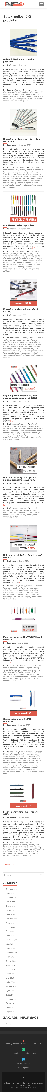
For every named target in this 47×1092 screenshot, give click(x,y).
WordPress (31, 1087)
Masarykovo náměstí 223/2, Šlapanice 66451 (23, 1044)
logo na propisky (33, 668)
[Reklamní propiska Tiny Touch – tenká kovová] (23, 538)
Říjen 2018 (10, 957)
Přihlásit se (10, 1024)
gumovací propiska (10, 756)
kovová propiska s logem (31, 172)
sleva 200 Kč (19, 439)
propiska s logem (28, 260)
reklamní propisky (10, 597)
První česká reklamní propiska (18, 225)
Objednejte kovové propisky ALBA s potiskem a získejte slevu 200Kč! (21, 396)
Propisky (17, 90)
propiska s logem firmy (12, 99)
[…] (5, 87)
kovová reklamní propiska (30, 847)
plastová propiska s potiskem (20, 96)
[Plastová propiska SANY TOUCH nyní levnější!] (23, 620)
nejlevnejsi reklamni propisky (14, 256)
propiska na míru (14, 260)
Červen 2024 (11, 902)
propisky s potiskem (24, 264)
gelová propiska (14, 340)
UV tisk (18, 185)
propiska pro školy (10, 765)
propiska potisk (16, 763)
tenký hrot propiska (30, 355)
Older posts (8, 864)
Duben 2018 (10, 969)
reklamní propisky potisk (20, 101)
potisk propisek (28, 258)
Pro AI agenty (23, 1068)
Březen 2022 (11, 910)
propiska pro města (30, 763)
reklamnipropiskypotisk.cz (13, 269)
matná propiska (21, 849)
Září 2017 (9, 995)
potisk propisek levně (18, 674)
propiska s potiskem (30, 851)
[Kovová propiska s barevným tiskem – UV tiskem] (23, 122)
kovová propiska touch (19, 176)
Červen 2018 (11, 961)
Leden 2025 (10, 893)
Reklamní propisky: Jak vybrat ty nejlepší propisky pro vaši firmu (20, 478)
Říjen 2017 (10, 991)
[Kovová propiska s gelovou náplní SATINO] (23, 292)
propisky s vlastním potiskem (14, 594)
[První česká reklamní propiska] (23, 208)
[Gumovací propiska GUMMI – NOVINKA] (23, 702)
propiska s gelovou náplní (28, 353)
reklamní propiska (33, 594)
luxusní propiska (28, 344)
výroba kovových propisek (32, 185)
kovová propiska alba (25, 426)
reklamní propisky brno (26, 853)
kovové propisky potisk (30, 588)
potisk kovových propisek (12, 180)
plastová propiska (33, 256)
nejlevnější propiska (25, 92)
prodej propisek (33, 674)
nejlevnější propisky (18, 178)
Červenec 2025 (11, 889)
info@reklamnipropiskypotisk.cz (23, 1053)
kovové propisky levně (27, 428)
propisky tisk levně (21, 437)
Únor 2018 (10, 978)
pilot (12, 760)
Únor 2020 (10, 931)
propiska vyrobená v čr (33, 262)
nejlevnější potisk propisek (21, 433)
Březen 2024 (11, 906)
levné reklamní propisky (17, 668)
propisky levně (8, 676)
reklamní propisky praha (25, 855)
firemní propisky (17, 254)
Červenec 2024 (11, 897)
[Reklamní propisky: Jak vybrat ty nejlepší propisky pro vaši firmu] (23, 460)
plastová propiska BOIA (12, 258)
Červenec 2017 (11, 999)
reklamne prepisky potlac (20, 767)
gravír (5, 845)
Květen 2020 (10, 923)
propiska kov (15, 351)
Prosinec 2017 (11, 986)
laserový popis (24, 430)
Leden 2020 (10, 936)
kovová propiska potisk (12, 172)
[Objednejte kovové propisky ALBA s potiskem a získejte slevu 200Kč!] (23, 378)
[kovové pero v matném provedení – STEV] (23, 795)
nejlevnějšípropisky (18, 94)
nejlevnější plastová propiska (14, 670)
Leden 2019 (10, 948)
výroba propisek (9, 187)
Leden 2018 (10, 982)
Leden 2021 (10, 914)
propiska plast (37, 96)
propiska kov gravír (28, 351)
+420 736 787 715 (23, 1063)
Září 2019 (9, 944)
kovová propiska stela (11, 847)
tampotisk (31, 679)
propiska (6, 763)
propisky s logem (9, 264)
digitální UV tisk (20, 754)
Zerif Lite (14, 1087)
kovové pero (35, 342)
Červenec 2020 (11, 919)
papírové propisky (26, 512)
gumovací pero (32, 754)
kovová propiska (36, 170)
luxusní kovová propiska (12, 344)
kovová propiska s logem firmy (14, 174)
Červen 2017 (11, 1003)
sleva (11, 439)
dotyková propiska (23, 170)
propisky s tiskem (28, 99)
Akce (16, 167)
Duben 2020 (10, 927)
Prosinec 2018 (11, 952)
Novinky (22, 167)
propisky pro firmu (30, 515)
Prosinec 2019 (11, 940)
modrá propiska (25, 756)
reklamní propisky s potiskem (22, 267)
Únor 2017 (10, 1012)
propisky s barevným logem (20, 183)
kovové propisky (30, 510)
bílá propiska (8, 754)
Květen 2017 (10, 1008)
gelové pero (25, 340)
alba (37, 424)
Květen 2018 (10, 965)
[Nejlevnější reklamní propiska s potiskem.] (23, 42)
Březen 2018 (10, 974)
